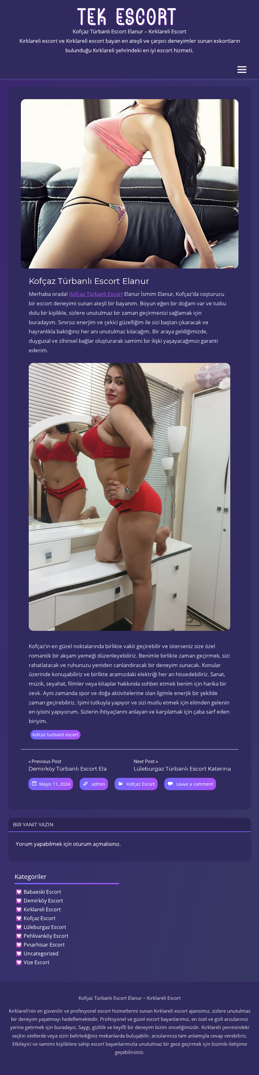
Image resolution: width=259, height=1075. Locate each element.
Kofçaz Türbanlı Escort (96, 293)
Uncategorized (41, 953)
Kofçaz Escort (141, 784)
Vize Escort (37, 962)
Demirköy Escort (43, 900)
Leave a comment (194, 784)
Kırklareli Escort (42, 909)
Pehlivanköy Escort (46, 935)
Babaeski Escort (42, 891)
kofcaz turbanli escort (55, 735)
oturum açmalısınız (96, 843)
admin (98, 784)
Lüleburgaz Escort (45, 927)
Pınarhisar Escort (44, 944)
